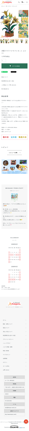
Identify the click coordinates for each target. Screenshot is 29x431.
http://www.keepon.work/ (10, 414)
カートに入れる (16, 66)
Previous (1, 24)
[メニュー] (27, 2)
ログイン (5, 362)
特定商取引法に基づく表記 (7, 81)
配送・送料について (7, 324)
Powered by (6, 427)
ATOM (7, 350)
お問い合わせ (6, 370)
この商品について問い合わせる (8, 85)
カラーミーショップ (4, 422)
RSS (4, 350)
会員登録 (5, 358)
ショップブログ (6, 343)
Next (27, 24)
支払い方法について (7, 331)
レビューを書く (13, 152)
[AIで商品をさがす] (26, 421)
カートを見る (6, 366)
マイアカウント (6, 354)
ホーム (2, 6)
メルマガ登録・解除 (7, 347)
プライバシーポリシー (8, 339)
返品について (4, 77)
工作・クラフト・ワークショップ (11, 6)
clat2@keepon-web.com (10, 407)
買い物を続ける (5, 89)
